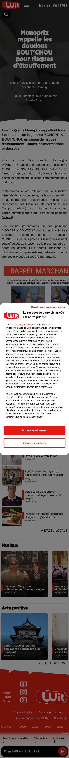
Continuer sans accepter (48, 307)
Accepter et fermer (34, 430)
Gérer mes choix (34, 443)
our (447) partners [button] (23, 324)
